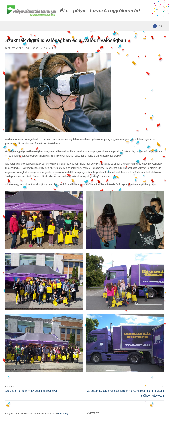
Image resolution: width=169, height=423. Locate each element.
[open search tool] (160, 26)
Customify (63, 413)
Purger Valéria (15, 48)
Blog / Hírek (49, 48)
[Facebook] (155, 26)
